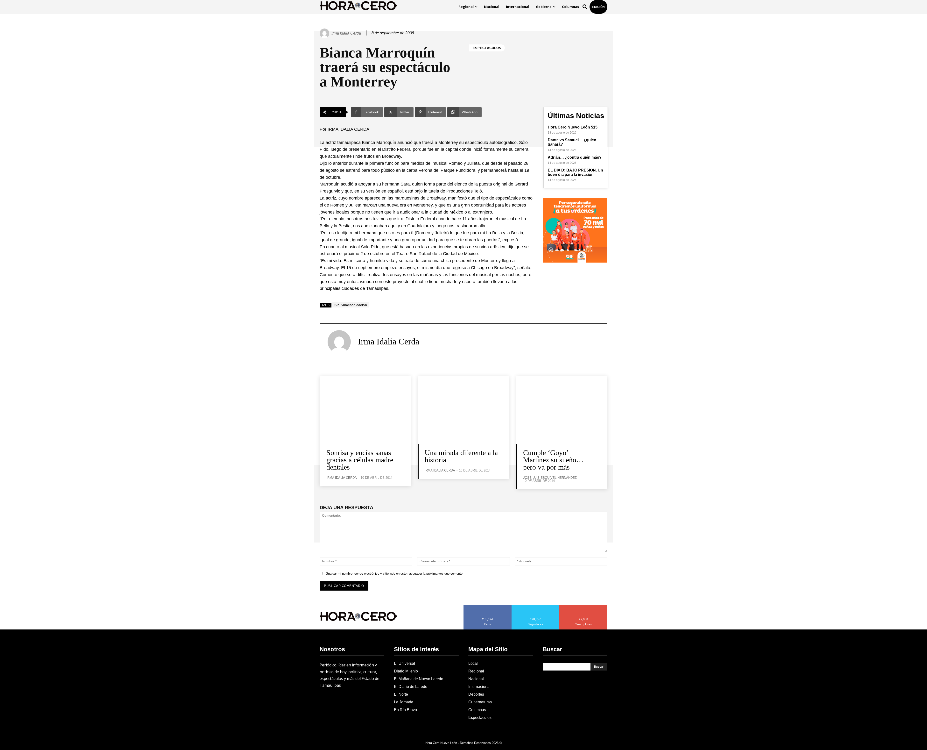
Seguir (535, 607)
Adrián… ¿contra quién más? (575, 157)
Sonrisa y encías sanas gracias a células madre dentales (359, 460)
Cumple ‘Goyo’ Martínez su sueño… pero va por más (553, 460)
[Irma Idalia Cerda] (325, 33)
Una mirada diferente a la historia (461, 456)
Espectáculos (487, 48)
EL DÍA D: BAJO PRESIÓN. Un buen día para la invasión (575, 172)
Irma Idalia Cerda (346, 33)
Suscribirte (583, 607)
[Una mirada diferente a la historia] (463, 410)
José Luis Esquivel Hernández (550, 477)
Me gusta (487, 607)
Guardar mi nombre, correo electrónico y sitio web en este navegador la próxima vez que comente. (395, 573)
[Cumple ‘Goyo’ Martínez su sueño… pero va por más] (561, 410)
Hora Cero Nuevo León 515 (572, 127)
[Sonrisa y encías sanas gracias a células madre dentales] (365, 410)
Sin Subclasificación (350, 305)
